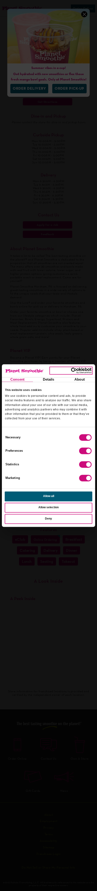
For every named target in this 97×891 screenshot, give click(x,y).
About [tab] (79, 379)
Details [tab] (48, 379)
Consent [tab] (17, 379)
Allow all (48, 496)
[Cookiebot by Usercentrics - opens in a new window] (71, 371)
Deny (48, 518)
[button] (85, 451)
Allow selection (48, 507)
